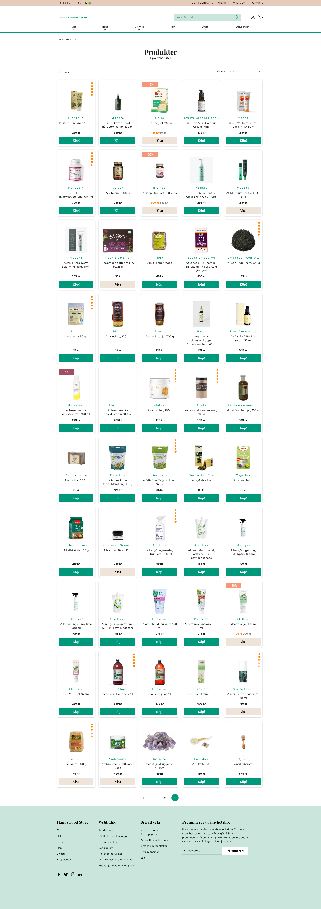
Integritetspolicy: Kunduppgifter (150, 832)
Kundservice (106, 830)
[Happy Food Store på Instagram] (73, 874)
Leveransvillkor (108, 842)
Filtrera (64, 72)
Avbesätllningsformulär (154, 840)
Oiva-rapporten (149, 851)
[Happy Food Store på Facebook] (59, 874)
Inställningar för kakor (153, 845)
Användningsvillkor (110, 853)
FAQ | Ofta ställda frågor (113, 836)
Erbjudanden (242, 26)
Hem (172, 26)
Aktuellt (222, 2)
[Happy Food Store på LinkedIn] (80, 874)
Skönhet (139, 26)
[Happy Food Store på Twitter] (66, 874)
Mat (74, 26)
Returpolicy (106, 847)
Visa (160, 140)
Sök (142, 857)
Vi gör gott (239, 2)
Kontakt (256, 2)
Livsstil (205, 26)
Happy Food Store (201, 2)
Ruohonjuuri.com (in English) (116, 865)
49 (165, 798)
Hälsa (105, 26)
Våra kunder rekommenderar (116, 859)
